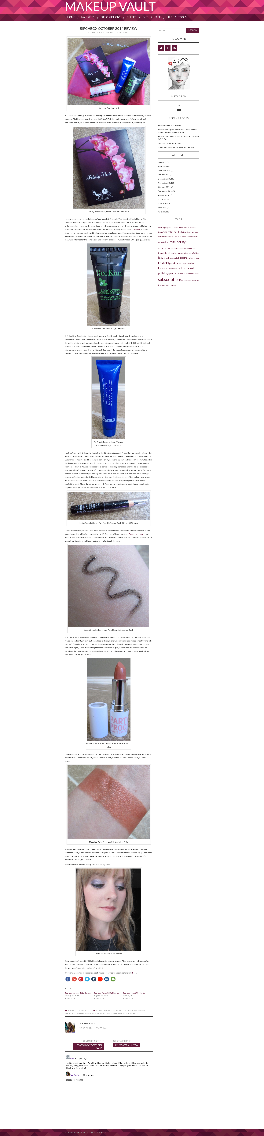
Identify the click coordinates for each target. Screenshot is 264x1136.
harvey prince (138, 1010)
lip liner (196, 258)
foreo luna (194, 249)
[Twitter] (161, 48)
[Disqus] (109, 1088)
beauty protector (174, 227)
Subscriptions (110, 17)
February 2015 (164, 170)
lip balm (182, 257)
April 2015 (162, 166)
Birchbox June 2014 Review (134, 993)
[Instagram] (174, 48)
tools (160, 285)
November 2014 (165, 183)
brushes (187, 232)
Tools (182, 17)
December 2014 (165, 179)
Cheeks (131, 17)
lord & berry (78, 1013)
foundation (163, 253)
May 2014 (162, 207)
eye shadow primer (177, 249)
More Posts (86, 1028)
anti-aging (163, 227)
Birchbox (72, 1010)
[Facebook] (167, 48)
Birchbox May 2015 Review (169, 125)
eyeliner (128, 1010)
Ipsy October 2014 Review (126, 1045)
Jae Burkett (110, 32)
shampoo (189, 274)
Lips (169, 17)
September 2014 (165, 191)
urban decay (169, 285)
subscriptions (170, 279)
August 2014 (163, 195)
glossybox (172, 253)
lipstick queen (175, 263)
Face (158, 17)
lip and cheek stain (171, 258)
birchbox (108, 1010)
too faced (195, 280)
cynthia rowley (174, 237)
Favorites (87, 17)
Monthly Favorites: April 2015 (170, 143)
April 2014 (162, 212)
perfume (122, 1013)
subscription (132, 1013)
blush (180, 232)
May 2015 (162, 162)
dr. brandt (118, 1010)
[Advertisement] (179, 303)
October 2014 (164, 187)
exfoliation (163, 242)
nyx (167, 273)
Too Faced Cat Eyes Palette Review (89, 1046)
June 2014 (162, 203)
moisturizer (184, 268)
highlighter (194, 253)
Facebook (101, 1028)
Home (71, 17)
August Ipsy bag (136, 534)
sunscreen (186, 280)
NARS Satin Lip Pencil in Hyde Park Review (176, 147)
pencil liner (112, 1013)
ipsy (160, 257)
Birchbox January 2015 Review (78, 993)
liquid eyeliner (189, 263)
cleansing (194, 232)
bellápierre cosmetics (188, 227)
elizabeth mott (192, 237)
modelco (101, 1013)
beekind (99, 1010)
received (136, 229)
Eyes (145, 17)
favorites (187, 249)
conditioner (163, 236)
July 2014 (162, 199)
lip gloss (190, 258)
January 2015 (164, 174)
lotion (88, 1013)
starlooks (196, 274)
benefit (161, 232)
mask (94, 1013)
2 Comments (124, 32)
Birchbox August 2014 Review (107, 993)
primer (182, 274)
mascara (169, 268)
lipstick (68, 1013)
